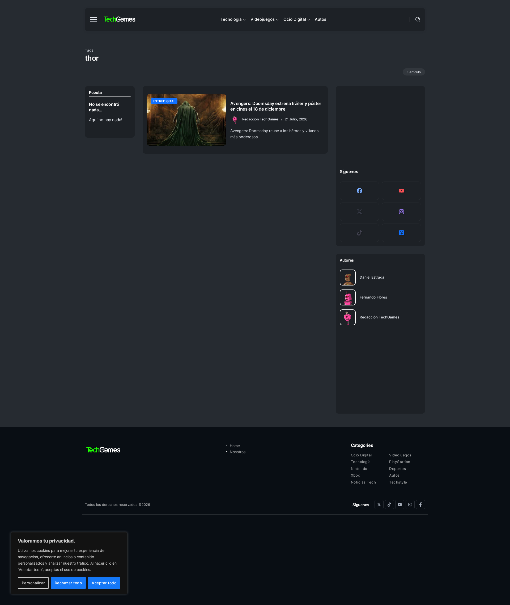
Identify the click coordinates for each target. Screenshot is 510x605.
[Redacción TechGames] (380, 317)
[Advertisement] (380, 129)
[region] (69, 563)
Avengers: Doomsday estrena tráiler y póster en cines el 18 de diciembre (275, 106)
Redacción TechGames (260, 119)
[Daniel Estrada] (380, 277)
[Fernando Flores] (380, 297)
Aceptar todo (104, 583)
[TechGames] (120, 19)
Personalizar (33, 583)
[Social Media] (359, 191)
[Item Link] (186, 120)
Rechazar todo (68, 583)
